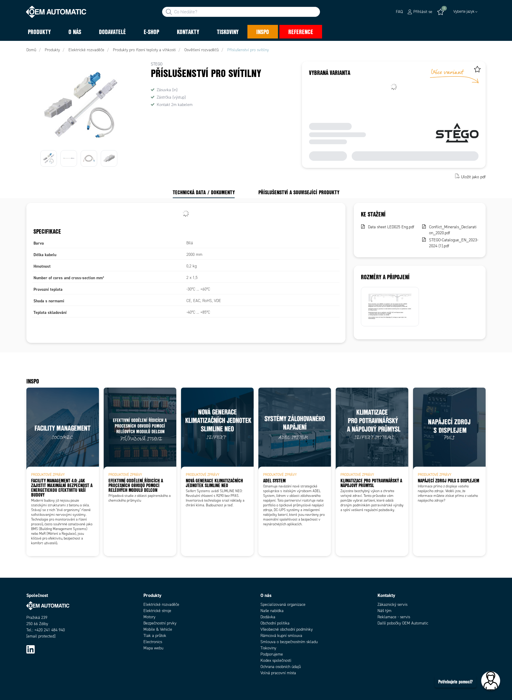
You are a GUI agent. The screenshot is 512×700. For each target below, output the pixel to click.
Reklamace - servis (393, 616)
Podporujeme (271, 654)
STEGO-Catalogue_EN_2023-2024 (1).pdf (453, 242)
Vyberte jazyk (463, 11)
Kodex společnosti (275, 660)
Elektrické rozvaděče (161, 604)
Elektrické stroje (157, 610)
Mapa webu (153, 648)
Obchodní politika (274, 623)
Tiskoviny (268, 648)
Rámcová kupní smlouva (281, 635)
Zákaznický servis (392, 604)
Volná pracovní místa (278, 672)
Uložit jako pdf (473, 176)
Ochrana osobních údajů (280, 666)
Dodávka (267, 616)
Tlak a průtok (154, 635)
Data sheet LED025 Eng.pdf (391, 226)
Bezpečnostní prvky (159, 623)
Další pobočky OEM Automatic (402, 623)
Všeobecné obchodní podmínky (286, 629)
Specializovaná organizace (282, 604)
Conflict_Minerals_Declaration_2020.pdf (452, 229)
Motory (149, 616)
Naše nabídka (272, 610)
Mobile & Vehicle (157, 629)
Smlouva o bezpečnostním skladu (289, 641)
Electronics (152, 641)
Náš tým (384, 610)
